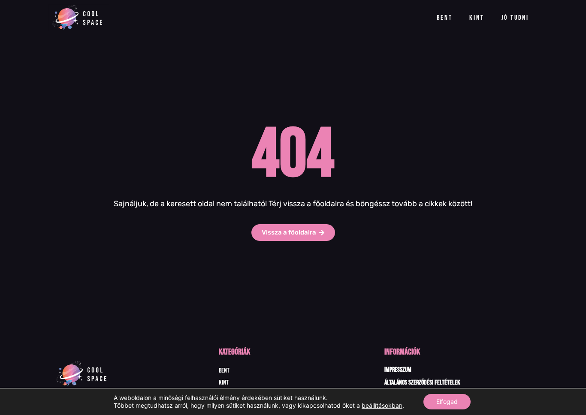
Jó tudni (515, 18)
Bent (444, 18)
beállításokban (382, 405)
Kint (476, 18)
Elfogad (447, 401)
